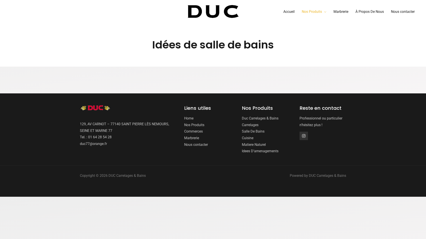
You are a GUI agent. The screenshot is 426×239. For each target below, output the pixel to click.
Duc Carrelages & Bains (260, 118)
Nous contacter (196, 145)
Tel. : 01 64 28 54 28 (96, 137)
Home (188, 118)
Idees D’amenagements (260, 151)
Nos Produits (194, 125)
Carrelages (250, 125)
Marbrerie (191, 138)
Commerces (193, 131)
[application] (324, 11)
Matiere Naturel (254, 145)
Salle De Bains (253, 131)
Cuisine (247, 138)
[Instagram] (304, 136)
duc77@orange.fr (93, 144)
